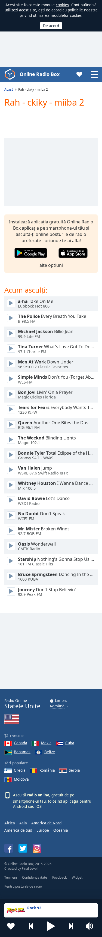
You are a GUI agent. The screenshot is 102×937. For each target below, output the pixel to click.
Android (20, 806)
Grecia (20, 770)
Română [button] (57, 706)
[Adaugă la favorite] (10, 926)
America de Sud (18, 830)
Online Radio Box (39, 74)
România (47, 770)
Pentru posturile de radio (23, 886)
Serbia (74, 770)
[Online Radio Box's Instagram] (37, 848)
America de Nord (46, 822)
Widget (77, 877)
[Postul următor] (71, 926)
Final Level (30, 868)
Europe (42, 830)
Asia (23, 822)
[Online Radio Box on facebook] (8, 848)
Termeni (10, 877)
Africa (9, 822)
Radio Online (22, 704)
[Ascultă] (11, 303)
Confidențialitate (34, 877)
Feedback (59, 877)
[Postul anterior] (31, 926)
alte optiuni (51, 265)
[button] (51, 926)
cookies (62, 4)
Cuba (69, 742)
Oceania (60, 830)
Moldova (21, 779)
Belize (49, 751)
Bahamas (22, 751)
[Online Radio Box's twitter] (22, 848)
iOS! (38, 806)
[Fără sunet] (91, 926)
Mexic (46, 742)
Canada (20, 742)
